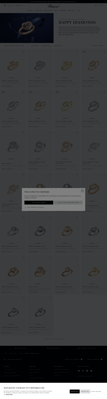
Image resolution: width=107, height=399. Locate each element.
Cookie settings (96, 391)
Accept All (75, 391)
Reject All (85, 391)
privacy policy (9, 394)
